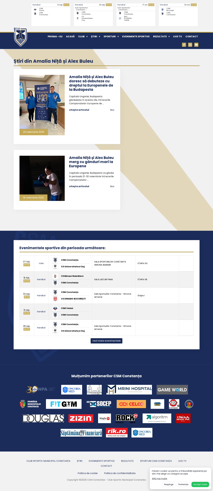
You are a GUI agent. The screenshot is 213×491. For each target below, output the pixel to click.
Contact (191, 36)
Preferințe (183, 484)
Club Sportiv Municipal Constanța (48, 461)
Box (112, 110)
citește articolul (79, 110)
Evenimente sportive (136, 36)
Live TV (177, 36)
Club (81, 36)
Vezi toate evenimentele (106, 340)
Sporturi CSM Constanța (156, 461)
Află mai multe (159, 478)
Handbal (36, 5)
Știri (94, 36)
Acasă (70, 36)
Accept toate (200, 484)
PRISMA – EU (55, 36)
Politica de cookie (88, 473)
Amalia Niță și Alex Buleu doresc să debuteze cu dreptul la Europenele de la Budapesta (91, 83)
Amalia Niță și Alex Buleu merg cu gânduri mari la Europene (91, 162)
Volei (41, 263)
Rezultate (160, 36)
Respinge (168, 484)
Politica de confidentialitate (120, 473)
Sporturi (110, 36)
